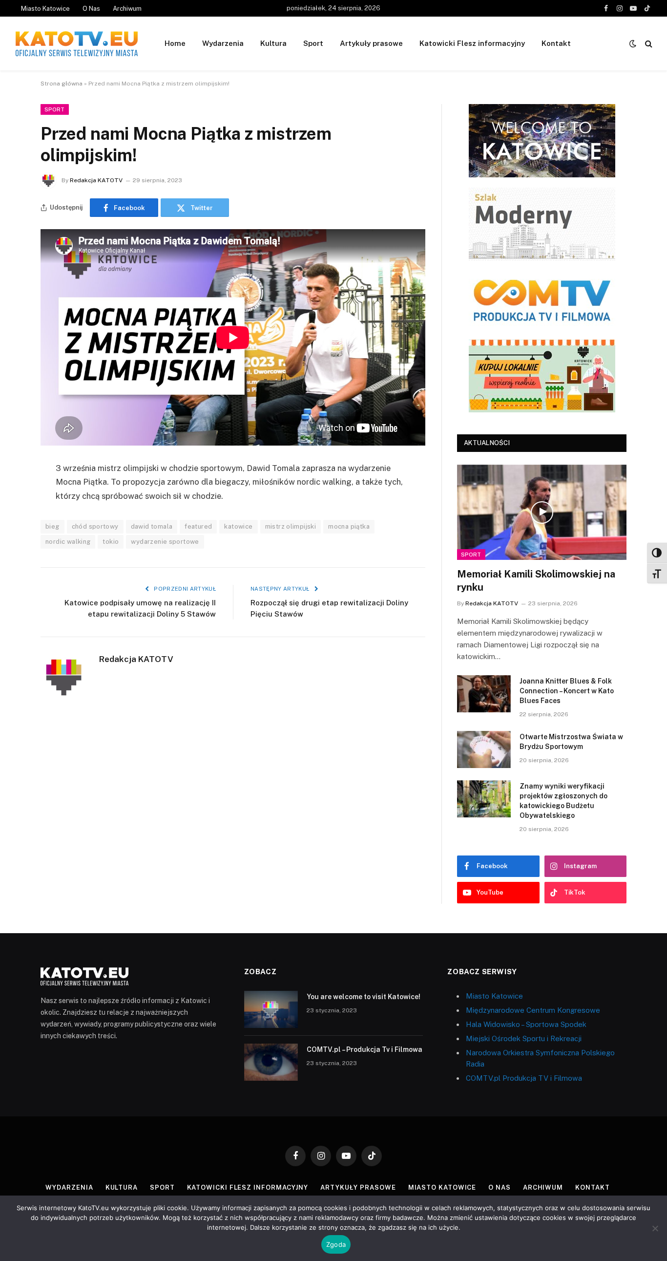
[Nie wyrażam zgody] (655, 1228)
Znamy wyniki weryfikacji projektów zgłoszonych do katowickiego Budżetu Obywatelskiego (563, 800)
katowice (238, 526)
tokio (111, 541)
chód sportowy (95, 526)
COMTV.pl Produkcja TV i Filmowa (524, 1078)
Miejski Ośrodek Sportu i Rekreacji (524, 1038)
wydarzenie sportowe (165, 541)
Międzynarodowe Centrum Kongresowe (533, 1010)
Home (175, 43)
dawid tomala (152, 526)
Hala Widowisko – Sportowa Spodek (526, 1024)
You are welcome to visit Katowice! (363, 997)
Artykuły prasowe (371, 43)
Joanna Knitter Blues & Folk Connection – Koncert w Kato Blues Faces (567, 691)
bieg (52, 526)
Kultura (273, 43)
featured (198, 526)
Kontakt (556, 43)
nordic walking (67, 541)
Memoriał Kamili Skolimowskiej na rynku (536, 580)
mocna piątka (349, 526)
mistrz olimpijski (290, 526)
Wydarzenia (223, 43)
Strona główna (62, 83)
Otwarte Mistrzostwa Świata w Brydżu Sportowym (571, 741)
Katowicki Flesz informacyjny (472, 43)
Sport (313, 43)
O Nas (91, 8)
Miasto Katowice (45, 8)
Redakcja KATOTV (96, 180)
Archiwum (127, 8)
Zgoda (336, 1244)
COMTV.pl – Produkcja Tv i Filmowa (364, 1049)
